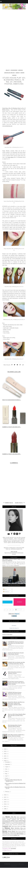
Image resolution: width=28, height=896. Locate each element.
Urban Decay (8, 833)
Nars (22, 829)
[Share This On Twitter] (14, 364)
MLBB (21, 826)
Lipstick (20, 70)
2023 (5, 751)
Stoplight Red (13, 832)
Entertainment (5, 820)
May (6, 773)
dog (5, 835)
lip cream (8, 835)
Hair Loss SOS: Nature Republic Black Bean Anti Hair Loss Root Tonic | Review (16, 715)
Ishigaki (16, 823)
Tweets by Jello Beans (7, 634)
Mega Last (23, 828)
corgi (25, 833)
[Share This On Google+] (20, 364)
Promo (24, 829)
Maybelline (17, 828)
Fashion (24, 820)
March (6, 778)
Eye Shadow (11, 820)
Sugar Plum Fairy (20, 832)
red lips (11, 835)
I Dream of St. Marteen (10, 823)
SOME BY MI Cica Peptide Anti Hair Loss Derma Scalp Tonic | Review (16, 663)
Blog (15, 816)
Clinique (8, 819)
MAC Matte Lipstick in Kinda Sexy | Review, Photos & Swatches (16, 735)
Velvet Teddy (13, 833)
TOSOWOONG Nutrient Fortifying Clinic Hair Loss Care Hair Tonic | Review (16, 643)
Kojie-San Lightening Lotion (19, 824)
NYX (10, 829)
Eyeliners (17, 820)
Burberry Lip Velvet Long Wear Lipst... (11, 427)
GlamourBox (15, 821)
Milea (3, 829)
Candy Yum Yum (12, 818)
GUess (11, 821)
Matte (12, 828)
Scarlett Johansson (22, 831)
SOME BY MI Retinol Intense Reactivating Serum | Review (14, 693)
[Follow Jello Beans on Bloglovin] (14, 614)
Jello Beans (14, 625)
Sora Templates (14, 864)
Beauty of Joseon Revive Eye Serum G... (11, 399)
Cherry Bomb (19, 818)
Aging (3, 816)
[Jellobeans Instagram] (14, 534)
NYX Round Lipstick (16, 829)
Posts (5, 589)
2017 (5, 797)
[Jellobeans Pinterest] (19, 534)
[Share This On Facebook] (12, 364)
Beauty (8, 70)
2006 (5, 808)
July (6, 769)
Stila (9, 832)
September (7, 764)
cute (3, 835)
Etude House (14, 70)
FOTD (20, 820)
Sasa (17, 831)
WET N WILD (20, 833)
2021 (5, 756)
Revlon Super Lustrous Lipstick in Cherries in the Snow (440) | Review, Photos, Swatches (16, 683)
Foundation (7, 821)
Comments (6, 591)
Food (3, 821)
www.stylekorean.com (7, 126)
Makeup (18, 72)
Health (3, 823)
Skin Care (5, 832)
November (7, 762)
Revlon (9, 831)
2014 (5, 804)
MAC (10, 826)
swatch (14, 75)
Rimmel (13, 831)
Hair (25, 821)
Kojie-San (21, 823)
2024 (5, 749)
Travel (3, 833)
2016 (5, 799)
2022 (5, 753)
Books (18, 816)
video (18, 835)
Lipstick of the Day (9, 72)
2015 (5, 801)
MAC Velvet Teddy (16, 826)
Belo (12, 816)
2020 (5, 758)
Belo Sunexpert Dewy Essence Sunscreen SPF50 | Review (15, 725)
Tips (25, 832)
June (6, 771)
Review (22, 72)
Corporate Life (15, 819)
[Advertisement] (14, 24)
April (6, 776)
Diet (25, 819)
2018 (5, 795)
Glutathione (20, 821)
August (7, 766)
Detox (21, 819)
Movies (6, 829)
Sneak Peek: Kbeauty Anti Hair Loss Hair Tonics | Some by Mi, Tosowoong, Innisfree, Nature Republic (16, 703)
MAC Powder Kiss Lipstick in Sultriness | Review (14, 672)
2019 (5, 760)
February (7, 791)
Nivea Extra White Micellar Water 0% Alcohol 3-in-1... (13, 780)
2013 (5, 806)
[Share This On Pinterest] (17, 364)
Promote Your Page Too (14, 628)
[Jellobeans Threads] (17, 534)
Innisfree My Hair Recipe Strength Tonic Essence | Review (16, 653)
